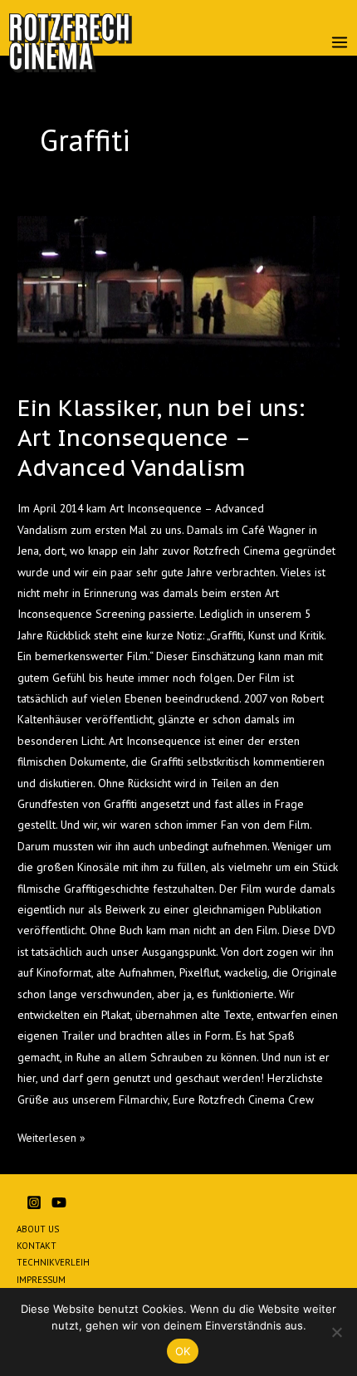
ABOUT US (38, 1229)
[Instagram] (34, 1202)
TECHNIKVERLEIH (53, 1262)
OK (183, 1351)
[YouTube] (58, 1202)
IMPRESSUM (41, 1279)
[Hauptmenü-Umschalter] (340, 43)
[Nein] (336, 1332)
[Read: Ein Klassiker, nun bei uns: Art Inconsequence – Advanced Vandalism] (178, 296)
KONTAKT (36, 1245)
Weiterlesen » (51, 1136)
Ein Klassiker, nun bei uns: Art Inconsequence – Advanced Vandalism (161, 437)
